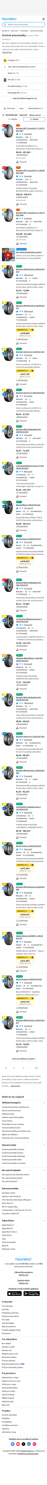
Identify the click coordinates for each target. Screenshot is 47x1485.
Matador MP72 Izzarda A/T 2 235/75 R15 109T (30, 129)
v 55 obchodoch (22, 293)
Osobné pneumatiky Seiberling (13, 1156)
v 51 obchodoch (22, 453)
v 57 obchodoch (22, 492)
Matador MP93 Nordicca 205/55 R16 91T (30, 1021)
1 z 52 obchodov (22, 920)
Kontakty (5, 1309)
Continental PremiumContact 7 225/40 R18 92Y (28, 808)
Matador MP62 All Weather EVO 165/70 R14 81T (28, 584)
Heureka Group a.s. (27, 1451)
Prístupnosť (6, 1333)
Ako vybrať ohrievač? (9, 1181)
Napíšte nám (23, 1275)
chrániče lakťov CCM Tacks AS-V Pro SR (16, 1210)
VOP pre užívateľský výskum (12, 1367)
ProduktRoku (7, 1422)
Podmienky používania (10, 1313)
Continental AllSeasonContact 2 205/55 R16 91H (29, 620)
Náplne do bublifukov (10, 1134)
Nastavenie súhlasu (9, 1357)
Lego (4, 1238)
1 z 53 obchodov (22, 874)
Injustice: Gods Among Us (11, 1196)
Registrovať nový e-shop (11, 1381)
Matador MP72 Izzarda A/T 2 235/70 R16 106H (30, 214)
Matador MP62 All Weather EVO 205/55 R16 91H (28, 430)
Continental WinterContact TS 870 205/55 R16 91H (30, 467)
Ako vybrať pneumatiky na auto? (29, 252)
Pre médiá (5, 1319)
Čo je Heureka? (7, 1306)
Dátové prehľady (8, 1394)
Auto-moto (14, 31)
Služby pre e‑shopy (9, 1384)
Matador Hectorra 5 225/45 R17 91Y (30, 352)
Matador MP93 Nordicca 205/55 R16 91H (30, 270)
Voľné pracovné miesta (10, 1316)
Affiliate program (8, 1398)
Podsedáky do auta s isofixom (13, 1124)
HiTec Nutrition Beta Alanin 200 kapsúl (16, 1200)
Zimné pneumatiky (9, 1242)
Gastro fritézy (7, 1121)
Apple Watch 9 (7, 1228)
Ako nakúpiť (6, 1343)
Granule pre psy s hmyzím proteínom (15, 1138)
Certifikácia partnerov (10, 1425)
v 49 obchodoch (22, 724)
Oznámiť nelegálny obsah (11, 1330)
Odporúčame (8, 1220)
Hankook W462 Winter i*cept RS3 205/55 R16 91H (23, 672)
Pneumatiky (24, 31)
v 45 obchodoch (22, 526)
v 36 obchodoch (22, 197)
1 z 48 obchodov (22, 339)
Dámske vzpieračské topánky (13, 1117)
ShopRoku (6, 1418)
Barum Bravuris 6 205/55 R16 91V (29, 979)
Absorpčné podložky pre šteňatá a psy (16, 1131)
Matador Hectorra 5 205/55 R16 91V (30, 393)
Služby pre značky (8, 1391)
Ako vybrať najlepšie (11, 1170)
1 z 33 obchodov (22, 967)
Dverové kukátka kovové (11, 1127)
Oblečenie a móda (8, 1249)
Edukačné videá (7, 1401)
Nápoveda (5, 1405)
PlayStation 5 (7, 1235)
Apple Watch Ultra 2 (9, 1232)
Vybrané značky (9, 1145)
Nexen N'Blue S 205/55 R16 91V (28, 505)
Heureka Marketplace (10, 1388)
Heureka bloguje (8, 1323)
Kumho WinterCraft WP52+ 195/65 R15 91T (29, 937)
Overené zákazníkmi (9, 1415)
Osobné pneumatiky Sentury (12, 1153)
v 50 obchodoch (22, 606)
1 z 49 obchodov (22, 567)
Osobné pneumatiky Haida (12, 1160)
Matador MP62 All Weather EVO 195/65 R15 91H (28, 698)
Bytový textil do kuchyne (11, 1110)
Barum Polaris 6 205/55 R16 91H (28, 846)
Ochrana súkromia (8, 1360)
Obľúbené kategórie (11, 1102)
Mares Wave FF (7, 1203)
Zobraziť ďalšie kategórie (23, 98)
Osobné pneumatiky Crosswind (13, 1163)
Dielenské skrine (8, 1114)
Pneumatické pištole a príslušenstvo (15, 1107)
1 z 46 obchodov (22, 380)
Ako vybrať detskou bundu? (12, 1178)
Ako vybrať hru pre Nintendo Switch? (16, 1174)
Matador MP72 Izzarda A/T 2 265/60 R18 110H (30, 171)
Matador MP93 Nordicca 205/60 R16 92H (30, 771)
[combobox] (23, 24)
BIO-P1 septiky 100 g (9, 1206)
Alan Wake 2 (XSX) (8, 1193)
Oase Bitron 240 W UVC (10, 1213)
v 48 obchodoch (22, 417)
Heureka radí (6, 1350)
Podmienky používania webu (27, 1453)
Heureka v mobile (8, 1347)
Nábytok (5, 1245)
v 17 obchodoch (22, 236)
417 (36, 1068)
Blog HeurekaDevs (9, 1326)
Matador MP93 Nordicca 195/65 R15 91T (30, 307)
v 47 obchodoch (22, 646)
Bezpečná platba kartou (11, 1364)
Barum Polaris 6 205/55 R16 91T (28, 539)
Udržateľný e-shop (9, 1432)
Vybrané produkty (10, 1188)
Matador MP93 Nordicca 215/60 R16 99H (30, 888)
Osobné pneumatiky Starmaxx (13, 1149)
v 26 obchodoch (22, 155)
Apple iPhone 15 (8, 1225)
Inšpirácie (5, 1429)
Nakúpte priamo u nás (10, 1354)
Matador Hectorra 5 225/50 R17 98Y (30, 736)
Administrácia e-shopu (10, 1377)
